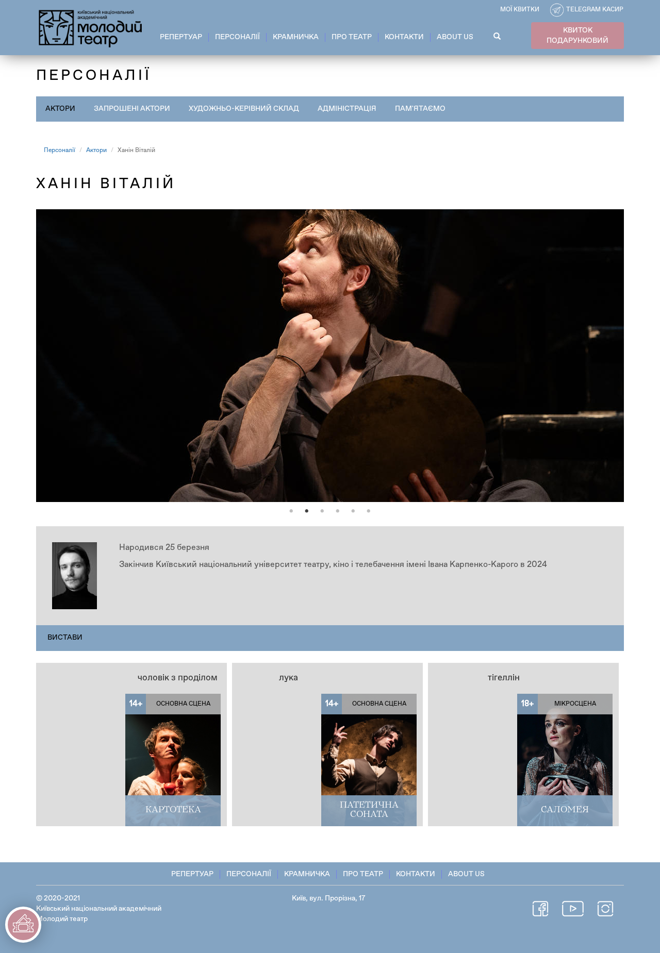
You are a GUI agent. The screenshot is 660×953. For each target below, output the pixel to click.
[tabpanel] (330, 355)
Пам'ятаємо (420, 108)
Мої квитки (519, 10)
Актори (60, 108)
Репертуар (181, 37)
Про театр (352, 37)
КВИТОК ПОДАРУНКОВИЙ (577, 35)
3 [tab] (322, 511)
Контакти (404, 37)
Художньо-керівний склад (244, 108)
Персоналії (237, 37)
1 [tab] (291, 511)
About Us (455, 37)
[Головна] (91, 26)
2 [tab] (307, 511)
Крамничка (296, 37)
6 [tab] (369, 511)
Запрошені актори (132, 108)
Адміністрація (347, 108)
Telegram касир (594, 10)
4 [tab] (338, 511)
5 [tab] (353, 511)
